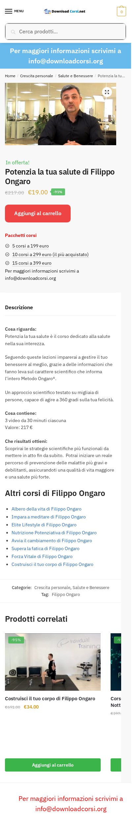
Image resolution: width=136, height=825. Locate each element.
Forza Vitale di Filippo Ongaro (42, 556)
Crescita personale (36, 75)
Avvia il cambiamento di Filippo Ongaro (52, 541)
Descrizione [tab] (19, 307)
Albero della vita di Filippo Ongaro (47, 509)
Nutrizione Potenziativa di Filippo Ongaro (54, 533)
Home (10, 75)
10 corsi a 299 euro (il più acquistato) (50, 254)
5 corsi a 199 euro (30, 246)
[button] (107, 92)
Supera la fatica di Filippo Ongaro (46, 548)
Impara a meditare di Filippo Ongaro (49, 517)
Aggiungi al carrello (37, 213)
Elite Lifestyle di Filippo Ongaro (44, 525)
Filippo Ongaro (66, 594)
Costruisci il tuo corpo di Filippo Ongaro (52, 564)
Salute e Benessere (75, 75)
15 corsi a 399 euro (31, 263)
